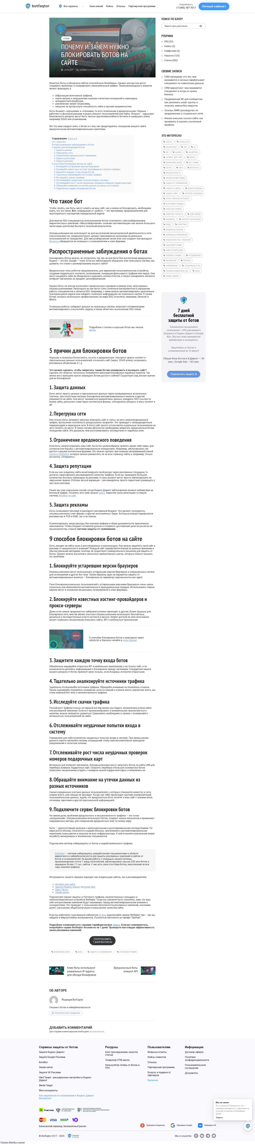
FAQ (166, 41)
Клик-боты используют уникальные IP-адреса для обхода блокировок (81, 971)
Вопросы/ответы (157, 1052)
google (169, 142)
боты (80, 952)
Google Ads (89, 887)
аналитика (193, 152)
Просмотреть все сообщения (67, 1013)
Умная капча (62, 892)
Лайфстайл (170, 51)
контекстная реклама (191, 219)
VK (195, 147)
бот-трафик (193, 162)
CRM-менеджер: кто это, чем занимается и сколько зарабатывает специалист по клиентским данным (184, 80)
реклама (187, 260)
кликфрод (170, 219)
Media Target (46, 1085)
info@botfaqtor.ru (186, 5)
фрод (197, 271)
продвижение (195, 255)
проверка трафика (174, 255)
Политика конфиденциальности (197, 1058)
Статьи (66, 38)
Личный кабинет (214, 6)
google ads (184, 142)
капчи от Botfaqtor (59, 454)
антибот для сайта (174, 157)
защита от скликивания (101, 952)
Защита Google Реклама (52, 1057)
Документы (191, 1073)
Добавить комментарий (91, 69)
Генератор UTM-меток (117, 1060)
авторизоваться (97, 1031)
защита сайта (172, 193)
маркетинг (182, 224)
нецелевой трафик (174, 245)
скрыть (72, 139)
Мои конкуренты (48, 1090)
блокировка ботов (62, 952)
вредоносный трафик (175, 178)
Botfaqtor (60, 853)
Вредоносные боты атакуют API (126, 969)
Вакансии (153, 1080)
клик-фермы (195, 214)
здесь (102, 492)
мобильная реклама (174, 229)
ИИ (167, 152)
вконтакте (194, 167)
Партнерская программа (161, 1067)
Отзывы (152, 1062)
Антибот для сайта (65, 884)
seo (185, 147)
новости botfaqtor (174, 250)
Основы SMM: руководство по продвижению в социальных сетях (183, 112)
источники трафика (128, 952)
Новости (169, 55)
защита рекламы (195, 188)
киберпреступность (174, 214)
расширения (171, 260)
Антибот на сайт (67, 495)
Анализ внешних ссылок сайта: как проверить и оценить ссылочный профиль (183, 121)
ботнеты (54, 241)
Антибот (43, 1062)
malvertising (171, 147)
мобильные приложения (176, 234)
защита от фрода (173, 188)
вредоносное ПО (173, 172)
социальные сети (192, 265)
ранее (92, 330)
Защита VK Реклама (50, 1072)
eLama (102, 915)
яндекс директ (172, 276)
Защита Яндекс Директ (68, 887)
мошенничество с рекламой (178, 240)
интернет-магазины (193, 193)
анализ (178, 152)
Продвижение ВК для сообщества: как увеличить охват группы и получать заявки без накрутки (183, 102)
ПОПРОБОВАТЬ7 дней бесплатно (102, 940)
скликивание (172, 265)
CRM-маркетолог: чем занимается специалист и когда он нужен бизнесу (183, 91)
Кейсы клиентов (157, 1057)
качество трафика (174, 209)
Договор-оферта (194, 1052)
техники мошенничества (177, 271)
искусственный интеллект (178, 198)
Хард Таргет (61, 889)
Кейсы (168, 46)
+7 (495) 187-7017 (186, 7)
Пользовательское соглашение (195, 1066)
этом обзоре (130, 640)
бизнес (193, 157)
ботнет (169, 167)
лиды (168, 224)
